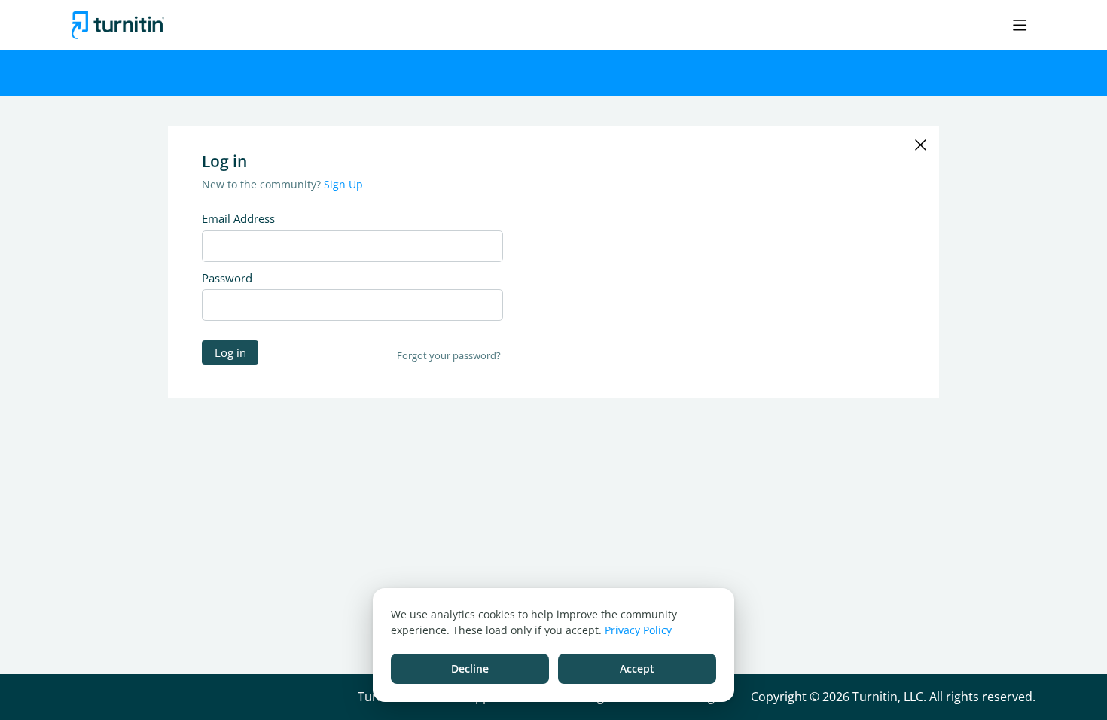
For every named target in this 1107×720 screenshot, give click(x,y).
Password (227, 278)
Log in (230, 352)
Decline (470, 668)
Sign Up (343, 184)
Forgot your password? (449, 355)
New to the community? (263, 184)
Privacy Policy (638, 630)
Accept (637, 668)
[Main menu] (1019, 24)
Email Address (238, 218)
